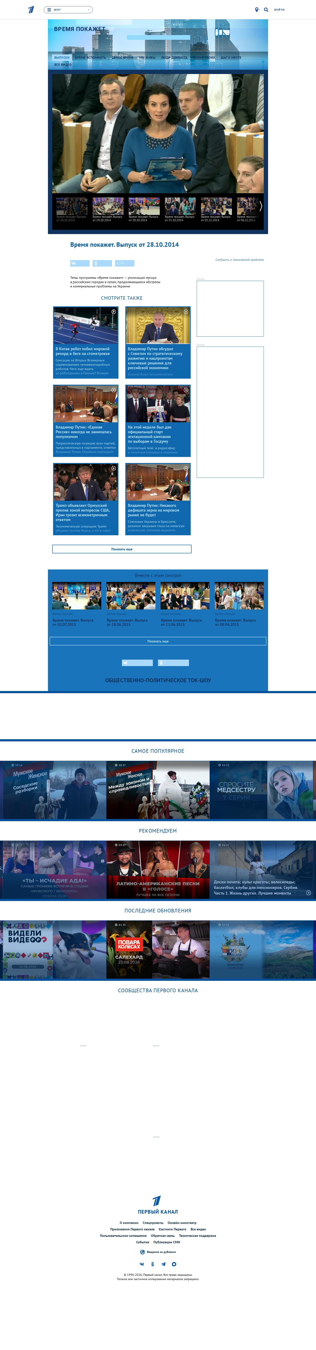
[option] (72, 207)
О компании (129, 1222)
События (142, 1242)
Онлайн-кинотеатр (182, 1222)
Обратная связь (163, 1235)
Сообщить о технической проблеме (240, 260)
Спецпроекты (153, 1222)
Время (80, 29)
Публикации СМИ (166, 1242)
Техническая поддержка (197, 1235)
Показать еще (121, 549)
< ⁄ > (120, 263)
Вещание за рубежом (161, 1252)
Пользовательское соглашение (123, 1235)
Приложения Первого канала (132, 1229)
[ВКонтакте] (80, 263)
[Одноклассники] (102, 263)
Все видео (198, 1229)
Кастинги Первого (172, 1229)
